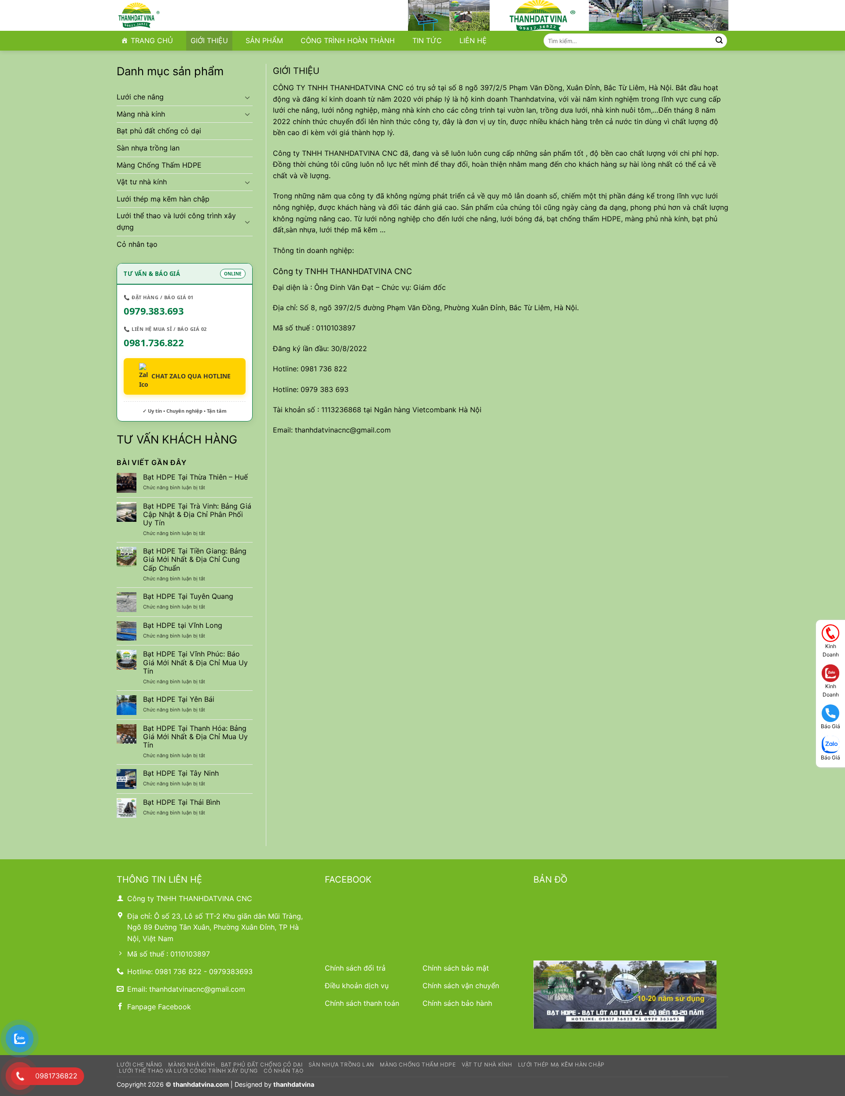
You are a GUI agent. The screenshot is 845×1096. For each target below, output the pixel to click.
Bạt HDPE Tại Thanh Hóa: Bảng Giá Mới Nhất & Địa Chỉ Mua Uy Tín (195, 736)
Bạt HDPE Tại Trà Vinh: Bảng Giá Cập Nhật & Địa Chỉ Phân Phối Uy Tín (197, 514)
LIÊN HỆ (473, 40)
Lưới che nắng (140, 96)
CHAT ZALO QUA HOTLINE (191, 376)
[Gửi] (719, 40)
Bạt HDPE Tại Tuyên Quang (188, 596)
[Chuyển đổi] (247, 97)
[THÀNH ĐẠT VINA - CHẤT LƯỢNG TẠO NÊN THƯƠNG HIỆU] (160, 15)
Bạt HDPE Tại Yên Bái (178, 699)
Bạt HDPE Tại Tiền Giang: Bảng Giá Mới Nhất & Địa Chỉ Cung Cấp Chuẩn (194, 559)
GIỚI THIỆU (209, 40)
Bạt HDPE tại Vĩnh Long (182, 625)
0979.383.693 (154, 310)
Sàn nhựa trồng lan (148, 147)
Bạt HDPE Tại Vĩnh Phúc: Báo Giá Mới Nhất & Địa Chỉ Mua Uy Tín (195, 662)
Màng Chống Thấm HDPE (159, 165)
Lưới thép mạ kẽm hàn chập (163, 198)
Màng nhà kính (141, 114)
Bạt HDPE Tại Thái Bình (181, 802)
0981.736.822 (154, 342)
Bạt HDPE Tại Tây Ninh (181, 773)
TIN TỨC (427, 40)
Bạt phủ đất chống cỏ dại (159, 130)
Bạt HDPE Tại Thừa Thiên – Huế (195, 477)
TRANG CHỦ (152, 40)
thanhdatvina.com (201, 1084)
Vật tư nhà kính (142, 181)
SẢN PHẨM (264, 40)
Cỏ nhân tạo (137, 244)
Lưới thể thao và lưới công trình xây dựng (176, 221)
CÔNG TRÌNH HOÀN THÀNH (348, 40)
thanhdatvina (293, 1084)
